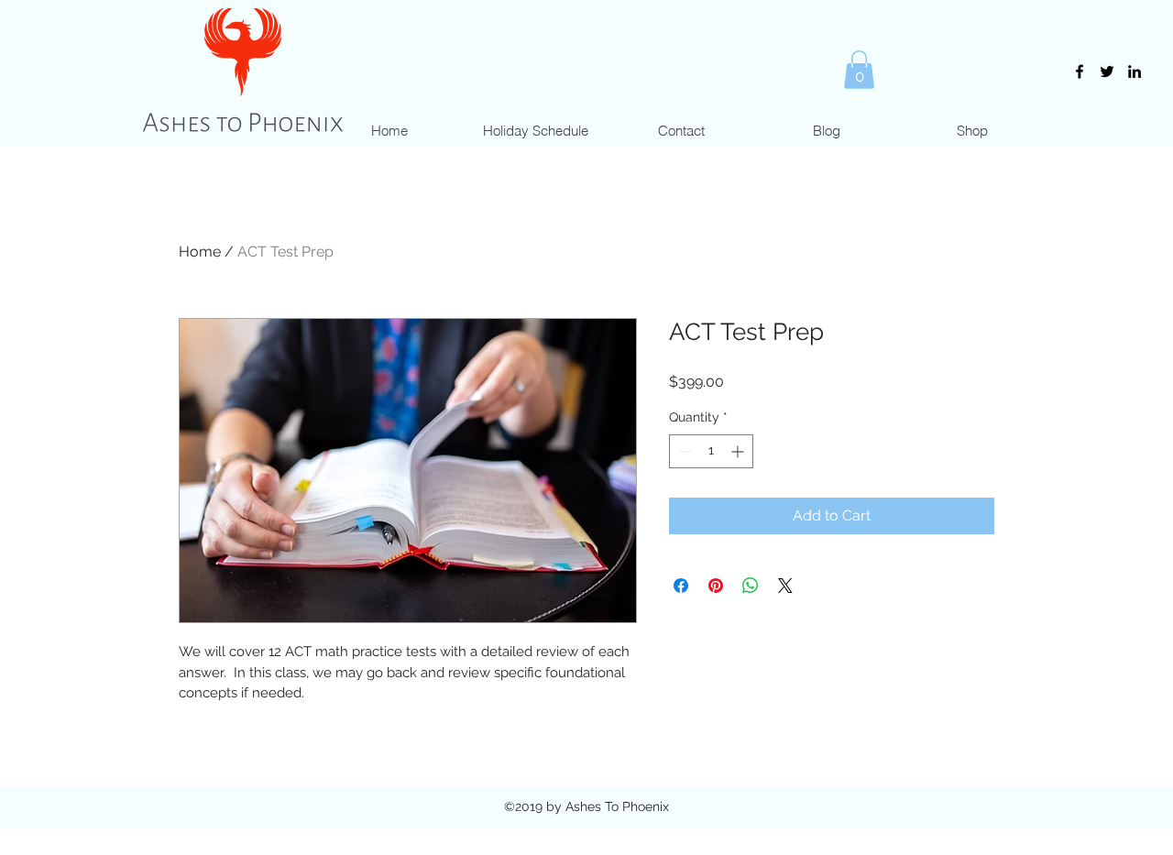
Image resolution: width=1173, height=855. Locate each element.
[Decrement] (683, 451)
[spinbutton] (711, 451)
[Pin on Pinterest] (716, 586)
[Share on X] (785, 586)
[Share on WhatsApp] (751, 586)
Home (200, 251)
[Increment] (739, 451)
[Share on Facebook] (681, 586)
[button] (859, 69)
